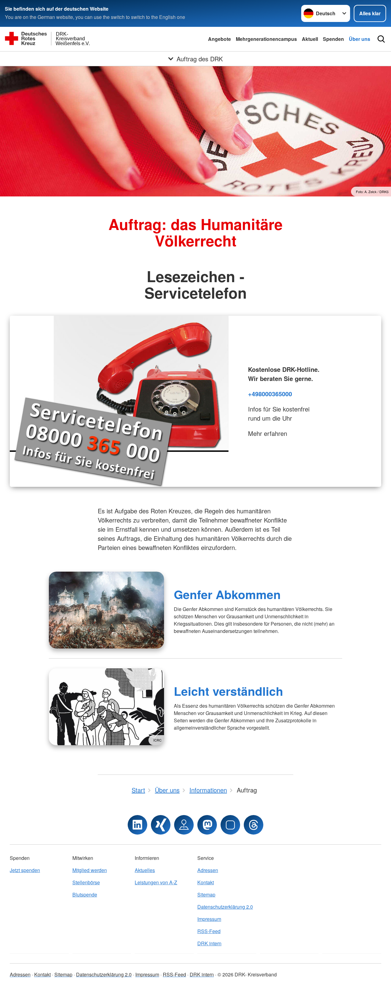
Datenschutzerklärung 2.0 (225, 906)
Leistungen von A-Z (156, 882)
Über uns (359, 38)
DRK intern (209, 943)
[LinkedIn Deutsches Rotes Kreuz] (137, 825)
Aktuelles (145, 870)
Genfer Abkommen (227, 594)
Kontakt (205, 882)
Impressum (209, 918)
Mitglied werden (89, 870)
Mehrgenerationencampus (266, 38)
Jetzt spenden (25, 870)
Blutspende (84, 894)
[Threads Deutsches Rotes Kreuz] (253, 825)
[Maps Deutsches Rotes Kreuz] (184, 825)
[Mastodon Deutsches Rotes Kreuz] (207, 825)
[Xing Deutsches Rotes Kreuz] (160, 825)
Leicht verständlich (228, 690)
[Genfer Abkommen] (106, 610)
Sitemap (206, 894)
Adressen (207, 870)
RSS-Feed (209, 931)
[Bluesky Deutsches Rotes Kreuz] (230, 825)
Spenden (333, 38)
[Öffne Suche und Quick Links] (381, 39)
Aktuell (310, 38)
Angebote (219, 38)
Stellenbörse (86, 882)
